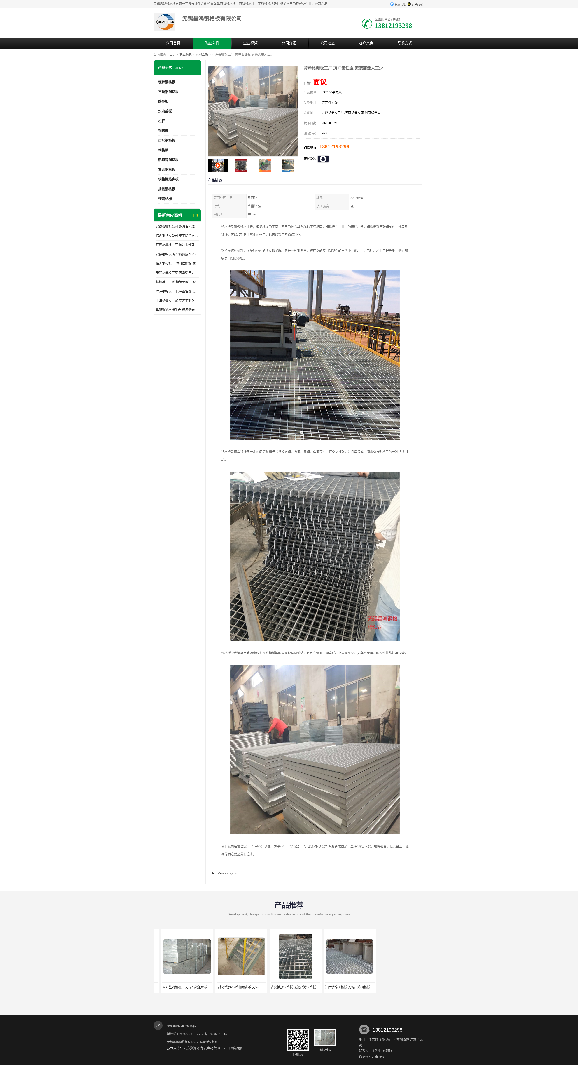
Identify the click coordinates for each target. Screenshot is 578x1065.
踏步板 (163, 101)
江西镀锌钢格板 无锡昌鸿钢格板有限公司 (292, 987)
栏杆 (161, 121)
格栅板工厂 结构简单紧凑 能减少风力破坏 (177, 282)
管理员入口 (222, 1048)
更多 (195, 215)
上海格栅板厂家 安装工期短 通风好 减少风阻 (177, 300)
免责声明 (206, 1048)
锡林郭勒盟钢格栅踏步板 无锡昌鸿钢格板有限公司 (190, 987)
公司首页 (173, 43)
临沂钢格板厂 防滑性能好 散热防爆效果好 (177, 263)
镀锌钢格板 (166, 82)
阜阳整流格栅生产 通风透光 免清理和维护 (177, 310)
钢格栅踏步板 (168, 179)
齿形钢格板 (166, 140)
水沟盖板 (202, 54)
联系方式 (405, 43)
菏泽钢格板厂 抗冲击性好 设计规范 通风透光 (177, 291)
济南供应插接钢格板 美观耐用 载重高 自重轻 (348, 987)
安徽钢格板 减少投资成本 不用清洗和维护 (177, 254)
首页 (172, 54)
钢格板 (163, 150)
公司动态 (327, 43)
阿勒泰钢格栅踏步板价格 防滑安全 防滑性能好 (403, 987)
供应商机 (212, 43)
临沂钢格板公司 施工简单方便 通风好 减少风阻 (177, 235)
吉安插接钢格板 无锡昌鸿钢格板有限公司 (238, 987)
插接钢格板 (166, 189)
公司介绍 (289, 43)
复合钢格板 (166, 169)
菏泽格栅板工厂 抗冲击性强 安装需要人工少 (177, 245)
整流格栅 (165, 199)
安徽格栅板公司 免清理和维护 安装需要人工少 (177, 226)
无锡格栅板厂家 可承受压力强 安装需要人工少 (177, 272)
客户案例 (366, 43)
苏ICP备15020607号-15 (212, 1034)
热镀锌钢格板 (168, 160)
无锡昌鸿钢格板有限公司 (183, 1042)
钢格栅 (163, 130)
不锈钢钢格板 (168, 92)
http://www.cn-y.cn (224, 873)
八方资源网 (192, 1048)
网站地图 (237, 1048)
